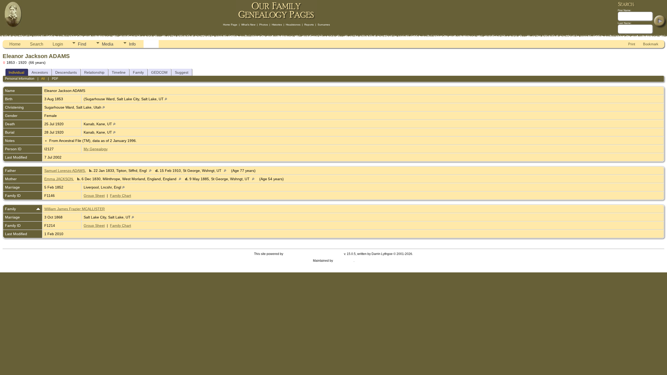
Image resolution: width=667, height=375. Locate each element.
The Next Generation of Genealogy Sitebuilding (313, 253)
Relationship (94, 72)
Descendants (66, 72)
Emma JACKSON (58, 179)
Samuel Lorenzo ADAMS (64, 170)
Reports (309, 24)
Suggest (181, 72)
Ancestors (40, 72)
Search (36, 44)
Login (58, 44)
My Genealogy (96, 149)
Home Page (230, 24)
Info (132, 44)
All (43, 78)
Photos (263, 24)
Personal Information (19, 78)
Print (631, 44)
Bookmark (650, 44)
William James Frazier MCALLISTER (74, 209)
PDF (55, 78)
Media (107, 44)
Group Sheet (94, 195)
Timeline (119, 72)
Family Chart (120, 195)
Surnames (324, 24)
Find (82, 44)
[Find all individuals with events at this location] (166, 99)
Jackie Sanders (344, 260)
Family (138, 72)
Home (15, 44)
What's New (248, 24)
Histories (277, 24)
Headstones (293, 24)
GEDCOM (159, 72)
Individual (16, 72)
